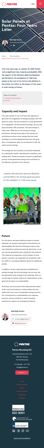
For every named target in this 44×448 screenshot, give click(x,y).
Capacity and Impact (13, 98)
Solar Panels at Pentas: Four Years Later (15, 58)
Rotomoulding (15, 56)
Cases (22, 388)
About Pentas (22, 391)
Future (7, 101)
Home (4, 56)
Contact (21, 372)
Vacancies (22, 395)
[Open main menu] (40, 4)
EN (33, 4)
